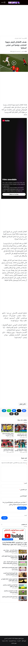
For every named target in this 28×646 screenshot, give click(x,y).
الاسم (25, 483)
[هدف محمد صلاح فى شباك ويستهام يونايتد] (21, 428)
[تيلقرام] (4, 410)
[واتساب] (9, 410)
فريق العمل (24, 641)
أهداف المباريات (18, 38)
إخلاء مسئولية (5, 641)
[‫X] (19, 410)
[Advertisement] (14, 20)
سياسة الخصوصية (12, 641)
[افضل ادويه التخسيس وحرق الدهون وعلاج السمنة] (23, 569)
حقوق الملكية (14, 643)
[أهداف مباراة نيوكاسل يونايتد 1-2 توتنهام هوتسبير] (21, 444)
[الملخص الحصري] (14, 2)
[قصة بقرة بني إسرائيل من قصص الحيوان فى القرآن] (23, 586)
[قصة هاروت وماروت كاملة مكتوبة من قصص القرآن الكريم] (23, 580)
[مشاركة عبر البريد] (16, 413)
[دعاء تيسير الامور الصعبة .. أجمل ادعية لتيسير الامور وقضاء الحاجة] (23, 563)
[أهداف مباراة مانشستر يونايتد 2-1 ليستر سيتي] (7, 444)
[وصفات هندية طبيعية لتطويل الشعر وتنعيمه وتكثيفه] (23, 557)
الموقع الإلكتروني (23, 496)
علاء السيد (23, 51)
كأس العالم (22, 404)
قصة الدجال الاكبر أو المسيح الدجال (9, 596)
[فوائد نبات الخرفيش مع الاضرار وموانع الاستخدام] (23, 592)
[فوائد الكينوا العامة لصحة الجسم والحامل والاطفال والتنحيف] (23, 574)
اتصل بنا (19, 641)
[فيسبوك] (24, 410)
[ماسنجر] (14, 410)
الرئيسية (24, 38)
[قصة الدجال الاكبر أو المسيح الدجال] (23, 598)
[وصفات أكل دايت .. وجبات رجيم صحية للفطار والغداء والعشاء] (23, 551)
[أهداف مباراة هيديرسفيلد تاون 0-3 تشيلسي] (7, 428)
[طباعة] (11, 413)
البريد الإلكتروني (23, 490)
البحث (25, 515)
